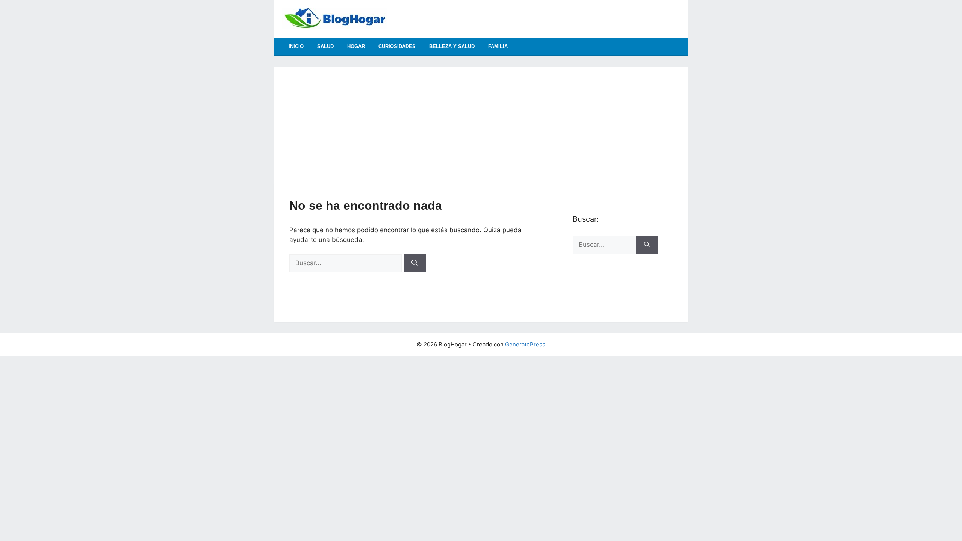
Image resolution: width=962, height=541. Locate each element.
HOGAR (356, 46)
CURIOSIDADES (397, 46)
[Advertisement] (481, 119)
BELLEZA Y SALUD (452, 46)
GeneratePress (525, 344)
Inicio (296, 46)
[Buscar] (415, 263)
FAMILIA (498, 46)
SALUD (325, 46)
